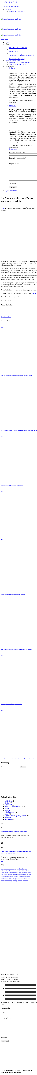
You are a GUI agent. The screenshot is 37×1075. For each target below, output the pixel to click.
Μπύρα (7, 810)
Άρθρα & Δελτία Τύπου (12, 61)
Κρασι (21, 874)
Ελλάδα (27, 870)
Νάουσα (2, 876)
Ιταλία (12, 874)
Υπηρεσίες (12, 106)
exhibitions (8, 801)
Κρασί (7, 808)
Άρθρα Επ (8, 805)
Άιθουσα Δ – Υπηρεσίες (17, 59)
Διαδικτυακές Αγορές (5, 870)
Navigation (4, 39)
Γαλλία (21, 868)
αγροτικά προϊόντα (18, 878)
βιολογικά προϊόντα (26, 878)
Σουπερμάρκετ (27, 876)
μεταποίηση (15, 880)
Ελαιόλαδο (24, 870)
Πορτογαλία (16, 876)
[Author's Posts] (3, 313)
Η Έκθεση (12, 68)
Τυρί (13, 878)
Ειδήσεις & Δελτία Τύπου (17, 64)
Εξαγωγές (5, 874)
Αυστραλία (14, 868)
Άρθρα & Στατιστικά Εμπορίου (19, 62)
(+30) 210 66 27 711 (10, 2)
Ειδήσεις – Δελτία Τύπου (13, 806)
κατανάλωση (9, 880)
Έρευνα (10, 868)
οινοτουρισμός (25, 880)
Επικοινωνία (13, 149)
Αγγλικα (21, 11)
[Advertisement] (16, 781)
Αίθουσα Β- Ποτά (15, 51)
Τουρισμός (3, 878)
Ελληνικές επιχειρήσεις (13, 872)
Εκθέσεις (19, 870)
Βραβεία (18, 868)
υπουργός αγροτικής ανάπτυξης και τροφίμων (9, 881)
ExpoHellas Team (6, 317)
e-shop (2, 868)
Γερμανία (25, 868)
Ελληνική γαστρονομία (22, 872)
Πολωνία (11, 876)
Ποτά (6, 814)
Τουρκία (6, 878)
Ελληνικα (8, 10)
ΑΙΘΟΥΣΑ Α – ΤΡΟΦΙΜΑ (18, 48)
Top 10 (7, 868)
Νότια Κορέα (7, 876)
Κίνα (15, 874)
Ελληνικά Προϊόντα (4, 872)
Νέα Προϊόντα (9, 812)
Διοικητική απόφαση (13, 870)
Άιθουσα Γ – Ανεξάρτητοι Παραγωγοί (21, 55)
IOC (5, 868)
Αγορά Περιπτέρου (11, 191)
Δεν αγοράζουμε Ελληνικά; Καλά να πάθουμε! (14, 831)
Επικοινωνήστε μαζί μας (11, 6)
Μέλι (27, 874)
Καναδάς (18, 874)
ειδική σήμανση (4, 880)
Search (23, 767)
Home (7, 42)
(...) (2, 839)
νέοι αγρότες (20, 880)
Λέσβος (24, 874)
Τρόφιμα (8, 817)
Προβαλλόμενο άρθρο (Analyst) (15, 816)
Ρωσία (22, 876)
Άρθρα (7, 803)
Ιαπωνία (9, 874)
